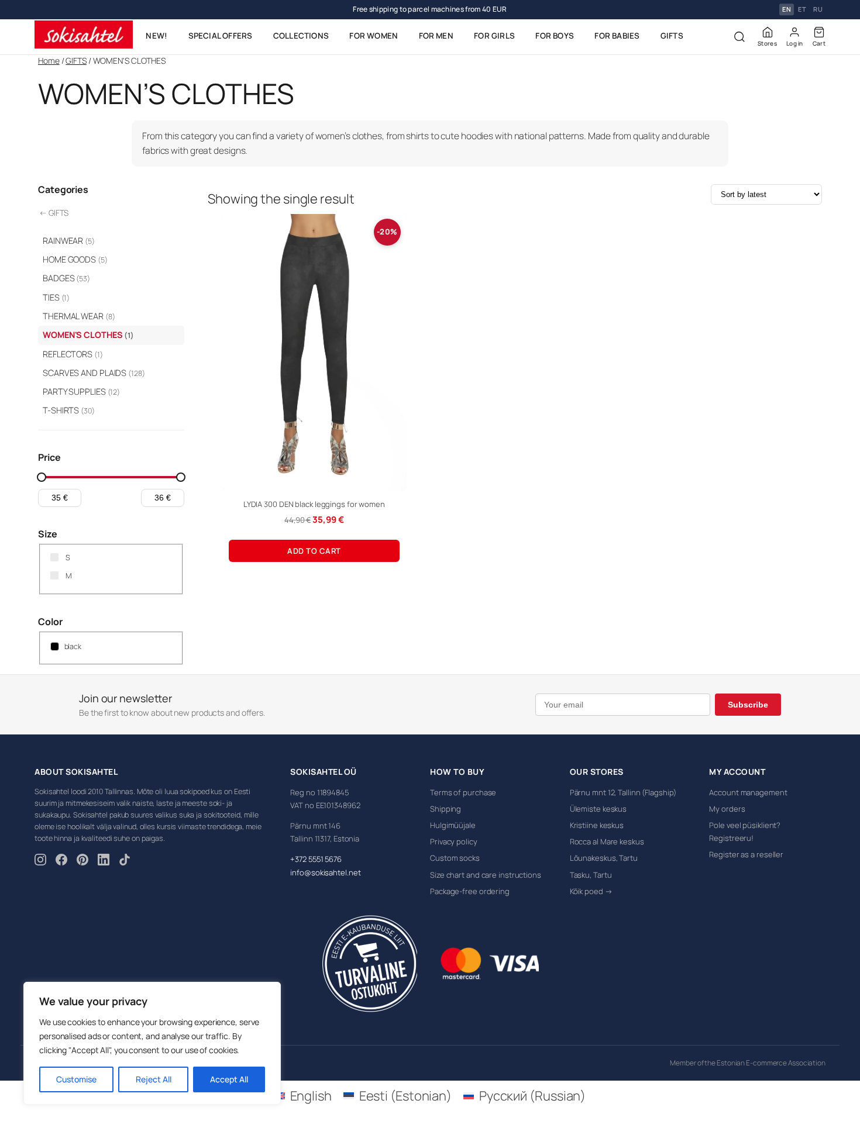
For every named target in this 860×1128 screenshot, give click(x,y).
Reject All (153, 1079)
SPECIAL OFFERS (220, 35)
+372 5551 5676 (316, 859)
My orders (727, 808)
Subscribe (748, 704)
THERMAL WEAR (79, 316)
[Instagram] (40, 861)
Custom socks (455, 858)
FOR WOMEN (373, 35)
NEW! (156, 35)
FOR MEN (436, 35)
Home (49, 60)
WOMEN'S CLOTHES (88, 334)
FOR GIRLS (494, 35)
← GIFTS (53, 213)
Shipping (445, 808)
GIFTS (672, 35)
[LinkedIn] (103, 861)
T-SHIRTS (69, 410)
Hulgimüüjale (453, 825)
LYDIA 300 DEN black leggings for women (314, 504)
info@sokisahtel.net (325, 872)
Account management (748, 792)
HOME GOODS (75, 259)
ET (802, 9)
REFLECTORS (73, 354)
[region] (152, 1043)
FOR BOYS (554, 35)
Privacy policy (453, 841)
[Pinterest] (82, 861)
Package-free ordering (470, 891)
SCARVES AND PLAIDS (94, 372)
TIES (56, 297)
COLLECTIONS (301, 35)
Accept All (229, 1079)
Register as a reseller (746, 854)
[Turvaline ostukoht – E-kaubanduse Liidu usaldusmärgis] (369, 963)
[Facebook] (61, 861)
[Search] (739, 37)
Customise (76, 1079)
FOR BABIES (616, 35)
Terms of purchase (463, 792)
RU (818, 9)
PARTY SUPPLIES (81, 391)
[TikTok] (124, 861)
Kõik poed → (591, 891)
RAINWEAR (69, 240)
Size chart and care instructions (485, 875)
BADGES (66, 278)
